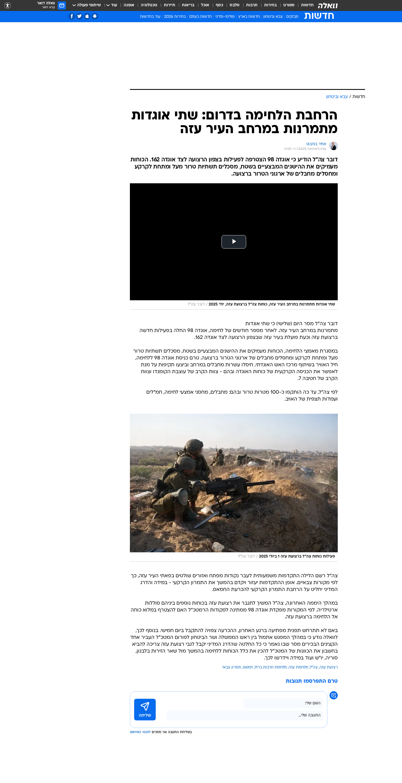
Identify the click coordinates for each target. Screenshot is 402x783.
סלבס (235, 5)
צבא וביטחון (273, 17)
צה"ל (314, 667)
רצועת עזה (328, 667)
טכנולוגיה (149, 5)
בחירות (270, 5)
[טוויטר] (79, 16)
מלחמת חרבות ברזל (271, 667)
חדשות (307, 5)
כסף (219, 5)
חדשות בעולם (200, 17)
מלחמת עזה (298, 667)
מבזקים (292, 17)
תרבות (252, 5)
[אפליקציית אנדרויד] (94, 16)
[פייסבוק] (71, 16)
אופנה (129, 5)
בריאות (188, 5)
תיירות (169, 5)
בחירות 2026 (175, 17)
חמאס (248, 667)
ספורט (289, 5)
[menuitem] (304, 5)
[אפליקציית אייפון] (87, 16)
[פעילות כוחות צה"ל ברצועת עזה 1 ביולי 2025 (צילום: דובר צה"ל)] (234, 488)
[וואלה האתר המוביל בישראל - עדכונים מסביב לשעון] (328, 5)
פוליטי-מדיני (225, 17)
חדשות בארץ (249, 17)
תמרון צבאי (231, 667)
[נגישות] (7, 5)
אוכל (205, 5)
